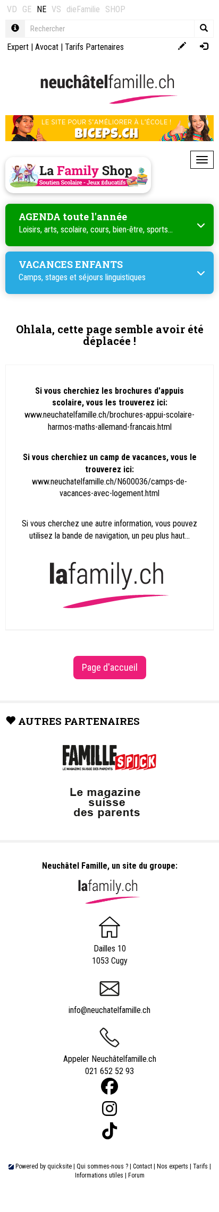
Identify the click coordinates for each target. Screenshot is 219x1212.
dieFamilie (83, 9)
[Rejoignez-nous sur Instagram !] (109, 1109)
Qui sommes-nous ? (102, 1166)
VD (12, 9)
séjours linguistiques (112, 277)
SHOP (115, 9)
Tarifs (200, 1166)
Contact (142, 1166)
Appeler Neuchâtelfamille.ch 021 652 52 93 (109, 1065)
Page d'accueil (110, 667)
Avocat (46, 47)
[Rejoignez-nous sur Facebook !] (109, 1086)
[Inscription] (182, 47)
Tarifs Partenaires (94, 47)
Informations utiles (99, 1175)
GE (26, 9)
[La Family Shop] (78, 175)
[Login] (204, 47)
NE (41, 9)
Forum (136, 1175)
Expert (18, 47)
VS (56, 9)
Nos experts (172, 1166)
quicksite (59, 1166)
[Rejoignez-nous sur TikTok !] (109, 1131)
